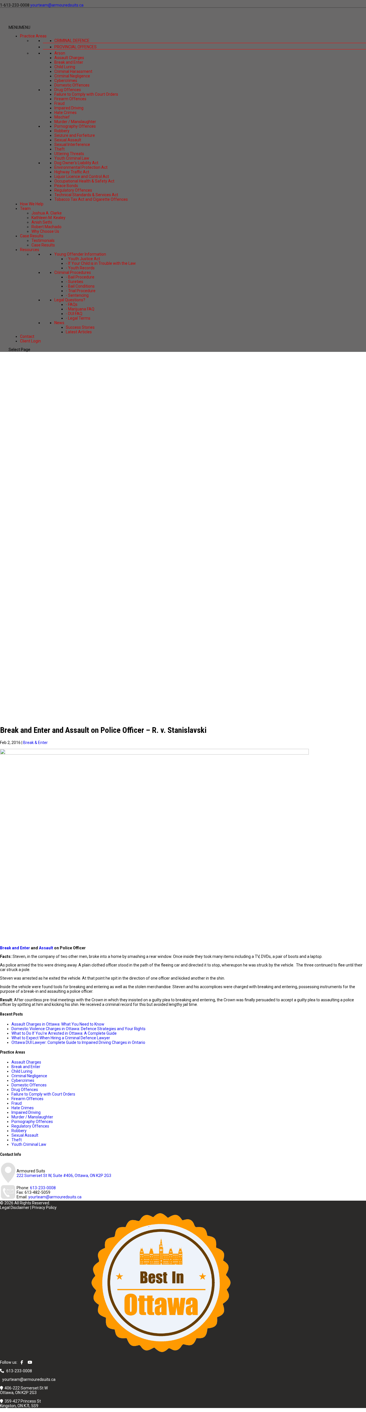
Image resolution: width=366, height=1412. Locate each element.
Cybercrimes (65, 80)
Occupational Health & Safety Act (84, 181)
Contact (27, 336)
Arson (59, 53)
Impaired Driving (68, 108)
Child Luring (64, 67)
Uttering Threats (69, 153)
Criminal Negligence (72, 76)
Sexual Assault (67, 140)
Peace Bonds (66, 185)
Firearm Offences (70, 99)
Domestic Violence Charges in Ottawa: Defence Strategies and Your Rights (78, 1028)
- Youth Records (80, 268)
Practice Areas (33, 36)
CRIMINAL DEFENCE (71, 40)
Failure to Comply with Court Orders (86, 94)
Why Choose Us (45, 231)
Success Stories (80, 327)
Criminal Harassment (73, 71)
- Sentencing (77, 295)
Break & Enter (35, 742)
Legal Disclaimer (14, 1207)
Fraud (59, 103)
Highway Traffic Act (71, 172)
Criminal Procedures (72, 272)
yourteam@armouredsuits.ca (54, 1197)
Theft (59, 149)
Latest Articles (79, 332)
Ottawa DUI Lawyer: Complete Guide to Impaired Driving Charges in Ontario (78, 1042)
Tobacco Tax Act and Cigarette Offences (91, 199)
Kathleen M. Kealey (48, 217)
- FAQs (71, 304)
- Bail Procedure (80, 277)
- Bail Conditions (80, 286)
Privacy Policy (44, 1207)
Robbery (61, 131)
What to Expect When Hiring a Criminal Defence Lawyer (60, 1038)
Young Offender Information (80, 254)
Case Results (31, 236)
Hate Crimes (65, 112)
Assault (46, 948)
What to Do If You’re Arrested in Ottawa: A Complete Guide (64, 1033)
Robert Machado (46, 226)
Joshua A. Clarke (46, 213)
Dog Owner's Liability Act (76, 163)
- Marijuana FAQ (80, 309)
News (59, 322)
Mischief (62, 117)
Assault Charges (69, 57)
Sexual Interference (72, 144)
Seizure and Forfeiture (74, 135)
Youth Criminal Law (71, 158)
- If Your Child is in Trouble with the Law (101, 263)
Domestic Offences (71, 85)
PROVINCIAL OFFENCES (75, 47)
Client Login (30, 341)
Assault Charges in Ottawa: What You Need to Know (57, 1024)
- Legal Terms (78, 318)
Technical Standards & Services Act (86, 194)
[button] (19, 27)
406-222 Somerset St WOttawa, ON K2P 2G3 (24, 1390)
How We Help (31, 204)
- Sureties (74, 281)
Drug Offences (67, 89)
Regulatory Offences (73, 190)
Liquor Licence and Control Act (81, 176)
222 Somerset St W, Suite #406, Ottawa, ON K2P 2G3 (64, 1175)
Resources (29, 249)
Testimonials (43, 240)
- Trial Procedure (81, 290)
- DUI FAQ (74, 313)
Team (25, 208)
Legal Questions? (69, 300)
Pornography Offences (75, 126)
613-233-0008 (43, 1188)
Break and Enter (68, 62)
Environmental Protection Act (81, 167)
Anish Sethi (41, 222)
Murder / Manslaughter (75, 121)
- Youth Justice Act (83, 258)
